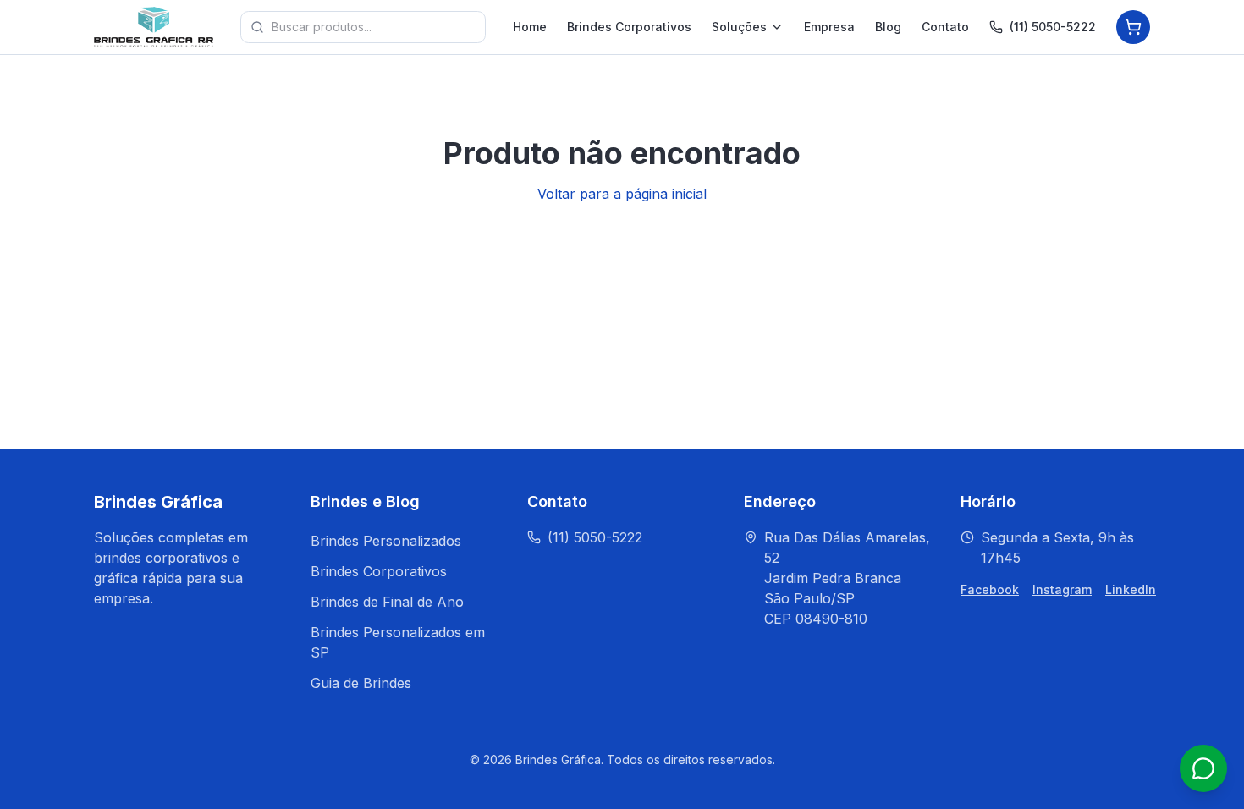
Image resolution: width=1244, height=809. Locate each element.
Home (530, 26)
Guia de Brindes (361, 682)
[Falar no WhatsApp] (1203, 768)
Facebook (990, 589)
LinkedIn (1130, 589)
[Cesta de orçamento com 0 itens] (1133, 27)
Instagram (1062, 589)
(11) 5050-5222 (1053, 26)
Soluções (739, 26)
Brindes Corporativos (629, 26)
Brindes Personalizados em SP (398, 642)
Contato (945, 26)
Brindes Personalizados (386, 540)
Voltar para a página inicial (622, 193)
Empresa (829, 26)
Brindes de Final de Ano (387, 601)
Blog (888, 26)
